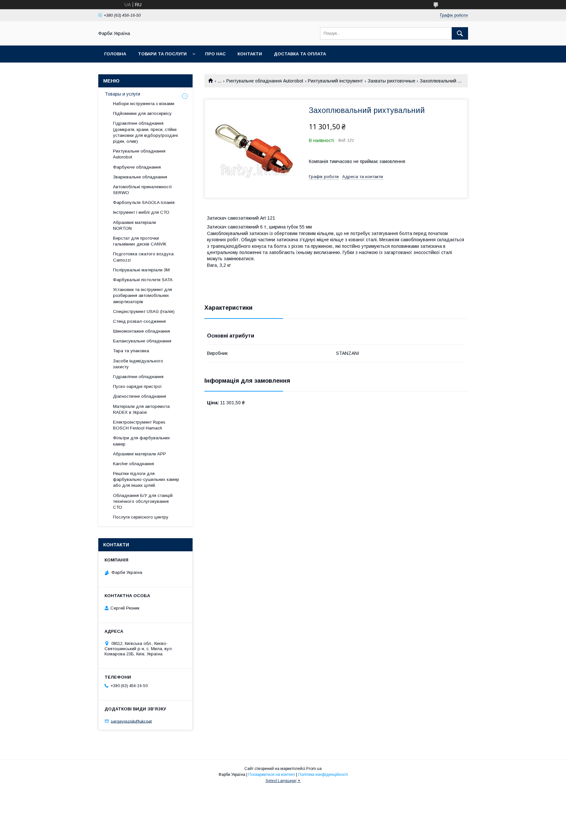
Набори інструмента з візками (143, 103)
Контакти (249, 53)
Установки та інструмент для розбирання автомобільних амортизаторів (142, 295)
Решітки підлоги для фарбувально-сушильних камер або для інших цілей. (146, 479)
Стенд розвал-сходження (139, 321)
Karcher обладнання (133, 463)
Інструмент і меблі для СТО (141, 212)
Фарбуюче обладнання (137, 167)
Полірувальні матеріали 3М (141, 269)
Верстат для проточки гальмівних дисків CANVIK (139, 241)
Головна (115, 53)
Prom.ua (314, 768)
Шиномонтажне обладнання (141, 331)
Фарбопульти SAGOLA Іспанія (144, 202)
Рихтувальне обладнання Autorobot (264, 80)
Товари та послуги (162, 53)
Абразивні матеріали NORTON (134, 225)
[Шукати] (460, 33)
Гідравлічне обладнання (138, 376)
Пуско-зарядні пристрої (137, 386)
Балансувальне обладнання (142, 340)
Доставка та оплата (300, 53)
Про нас (215, 53)
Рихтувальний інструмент (335, 80)
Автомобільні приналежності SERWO (142, 189)
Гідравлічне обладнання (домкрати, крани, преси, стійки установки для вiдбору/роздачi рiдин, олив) (145, 132)
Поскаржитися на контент (271, 774)
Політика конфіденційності (323, 774)
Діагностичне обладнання (139, 396)
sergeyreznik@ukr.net (131, 721)
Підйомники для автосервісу (142, 113)
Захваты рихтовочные (391, 80)
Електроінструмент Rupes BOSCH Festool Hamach (139, 425)
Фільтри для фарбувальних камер (141, 440)
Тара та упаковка (131, 350)
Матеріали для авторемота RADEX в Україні (141, 409)
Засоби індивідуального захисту (138, 363)
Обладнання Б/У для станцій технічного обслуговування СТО (143, 501)
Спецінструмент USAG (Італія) (144, 311)
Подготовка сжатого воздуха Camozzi (143, 256)
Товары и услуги (122, 94)
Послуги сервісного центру (140, 517)
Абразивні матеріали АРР (139, 453)
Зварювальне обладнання (140, 176)
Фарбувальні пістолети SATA (143, 279)
